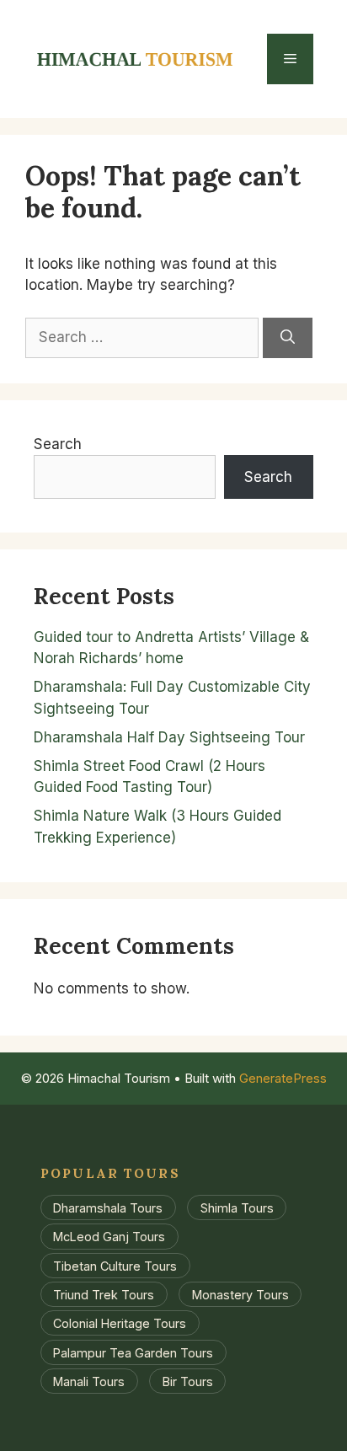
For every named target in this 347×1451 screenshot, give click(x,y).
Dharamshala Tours (108, 1208)
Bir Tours (188, 1380)
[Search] (287, 338)
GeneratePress (283, 1078)
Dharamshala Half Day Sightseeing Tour (169, 737)
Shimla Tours (237, 1208)
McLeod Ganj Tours (109, 1236)
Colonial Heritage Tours (119, 1323)
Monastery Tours (240, 1295)
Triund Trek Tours (103, 1295)
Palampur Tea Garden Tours (133, 1352)
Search (58, 444)
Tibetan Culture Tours (115, 1265)
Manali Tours (89, 1380)
